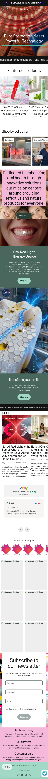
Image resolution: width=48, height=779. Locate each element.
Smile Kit (20, 765)
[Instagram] (17, 775)
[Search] (7, 9)
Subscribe (24, 717)
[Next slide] (43, 98)
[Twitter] (30, 775)
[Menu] (2, 9)
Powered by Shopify (30, 765)
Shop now (24, 281)
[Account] (40, 9)
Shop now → (24, 215)
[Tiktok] (26, 775)
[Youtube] (22, 775)
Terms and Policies (24, 770)
